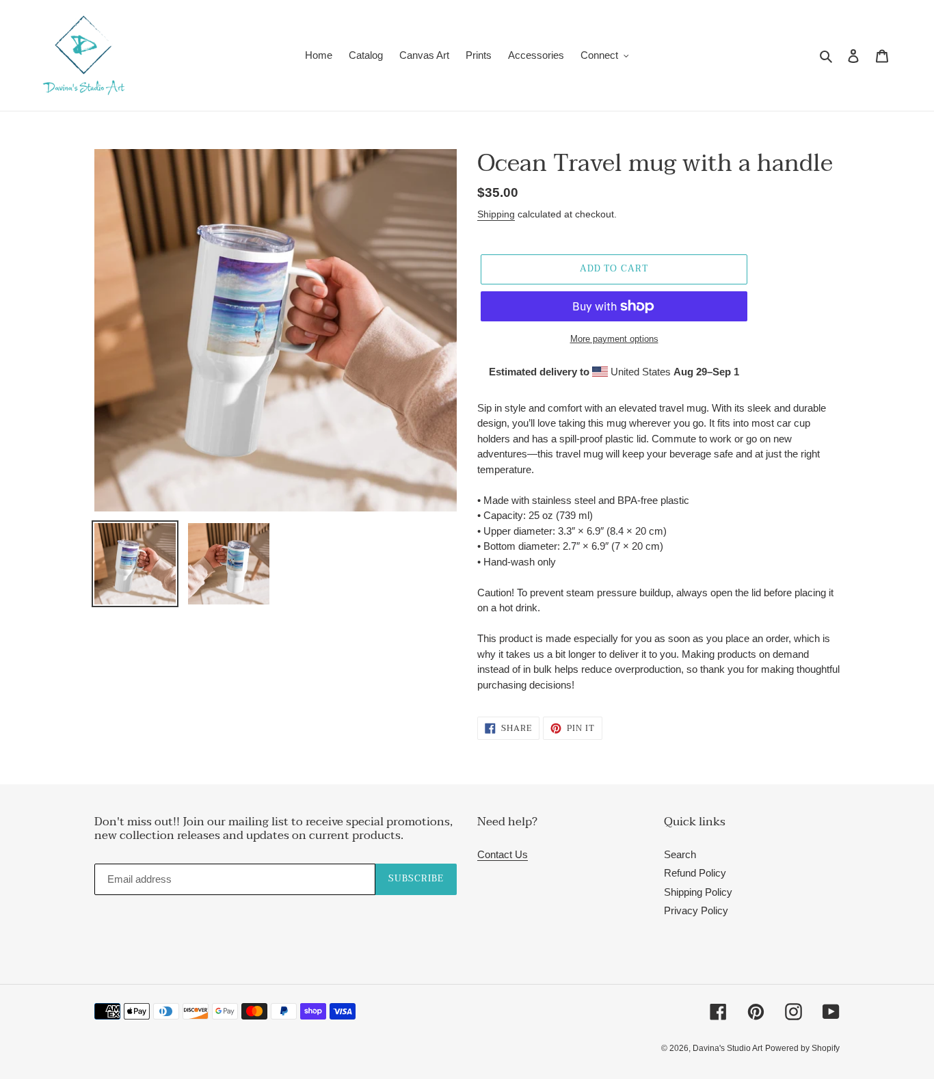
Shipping (496, 214)
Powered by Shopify (802, 1048)
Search (680, 854)
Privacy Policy (696, 910)
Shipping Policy (698, 892)
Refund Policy (695, 873)
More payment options (614, 339)
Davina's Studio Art (727, 1048)
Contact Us (502, 854)
